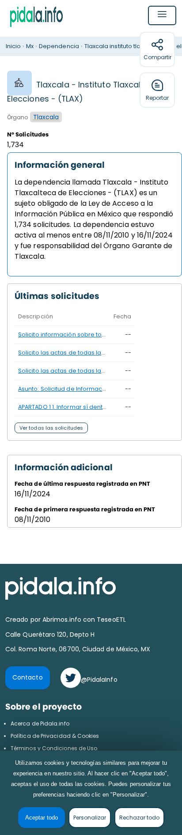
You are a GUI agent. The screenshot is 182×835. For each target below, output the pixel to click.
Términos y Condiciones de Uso (54, 748)
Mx (30, 46)
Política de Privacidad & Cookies (55, 736)
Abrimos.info (62, 619)
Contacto (27, 677)
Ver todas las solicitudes (51, 427)
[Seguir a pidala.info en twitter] (71, 678)
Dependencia (59, 46)
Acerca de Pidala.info (40, 723)
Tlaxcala (46, 117)
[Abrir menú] (162, 15)
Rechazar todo (139, 817)
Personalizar (89, 817)
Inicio (13, 46)
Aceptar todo (41, 817)
